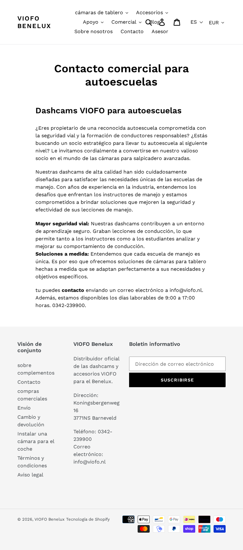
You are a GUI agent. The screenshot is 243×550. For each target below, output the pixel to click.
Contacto (28, 382)
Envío (24, 408)
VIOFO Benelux (49, 519)
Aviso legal (30, 475)
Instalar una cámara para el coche (35, 441)
